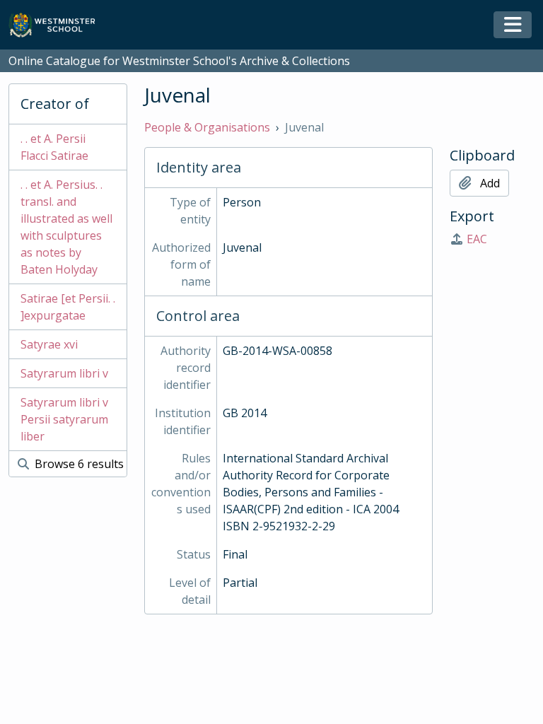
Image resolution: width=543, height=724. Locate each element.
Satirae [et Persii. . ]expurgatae (68, 307)
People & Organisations (207, 127)
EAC (477, 239)
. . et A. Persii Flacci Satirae (54, 147)
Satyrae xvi (49, 344)
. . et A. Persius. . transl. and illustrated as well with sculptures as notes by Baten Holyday (66, 227)
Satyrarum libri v (64, 373)
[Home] (58, 25)
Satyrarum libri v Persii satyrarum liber (64, 419)
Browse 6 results (78, 464)
